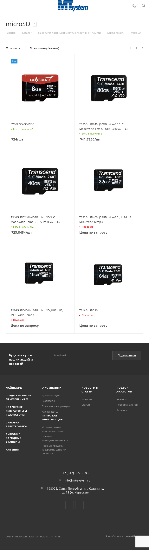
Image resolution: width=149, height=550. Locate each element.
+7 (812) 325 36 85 (75, 473)
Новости (86, 399)
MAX (79, 505)
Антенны (13, 449)
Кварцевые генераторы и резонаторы (16, 410)
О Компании (52, 387)
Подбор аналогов (127, 404)
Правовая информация (56, 406)
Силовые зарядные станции (13, 438)
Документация (51, 395)
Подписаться (127, 355)
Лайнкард (14, 387)
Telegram (69, 505)
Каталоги (121, 410)
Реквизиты (48, 401)
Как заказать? (50, 411)
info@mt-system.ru (77, 480)
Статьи (85, 404)
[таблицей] (142, 48)
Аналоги (121, 399)
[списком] (136, 48)
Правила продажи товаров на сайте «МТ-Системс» (55, 449)
